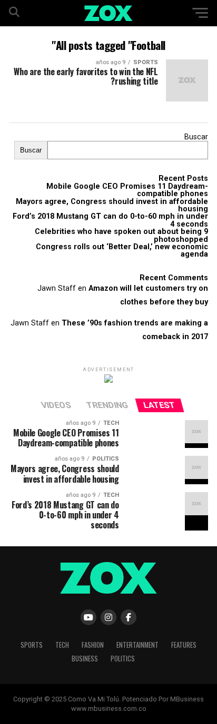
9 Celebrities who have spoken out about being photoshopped (121, 235)
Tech (62, 645)
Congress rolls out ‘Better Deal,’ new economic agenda (122, 250)
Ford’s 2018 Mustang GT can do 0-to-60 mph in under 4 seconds (110, 220)
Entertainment (137, 645)
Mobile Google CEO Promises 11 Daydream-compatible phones (127, 190)
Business (85, 659)
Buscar (196, 136)
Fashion (93, 645)
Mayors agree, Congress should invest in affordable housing (112, 205)
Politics (123, 659)
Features (183, 645)
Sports (32, 645)
